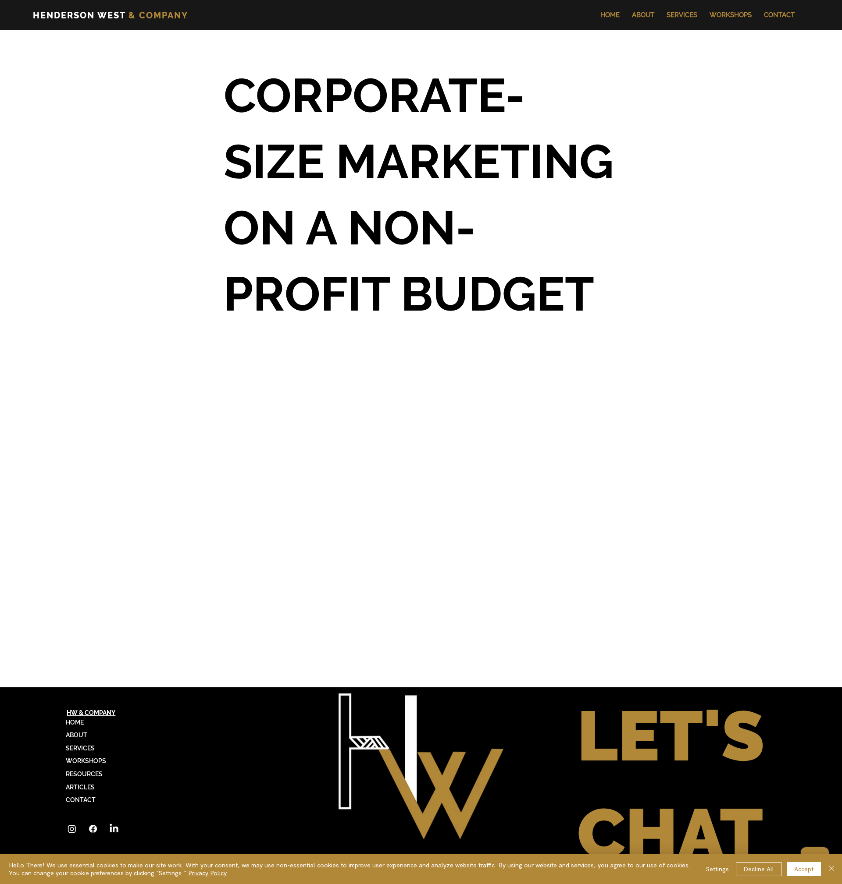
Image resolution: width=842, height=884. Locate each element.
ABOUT (76, 735)
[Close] (831, 869)
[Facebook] (93, 829)
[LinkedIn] (114, 829)
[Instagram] (72, 829)
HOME (75, 722)
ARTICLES (80, 787)
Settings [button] (717, 869)
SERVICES (80, 748)
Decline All (758, 869)
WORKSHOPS (86, 760)
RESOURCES (84, 774)
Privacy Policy (207, 873)
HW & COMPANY (91, 712)
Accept (803, 869)
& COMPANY (110, 15)
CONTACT (81, 799)
